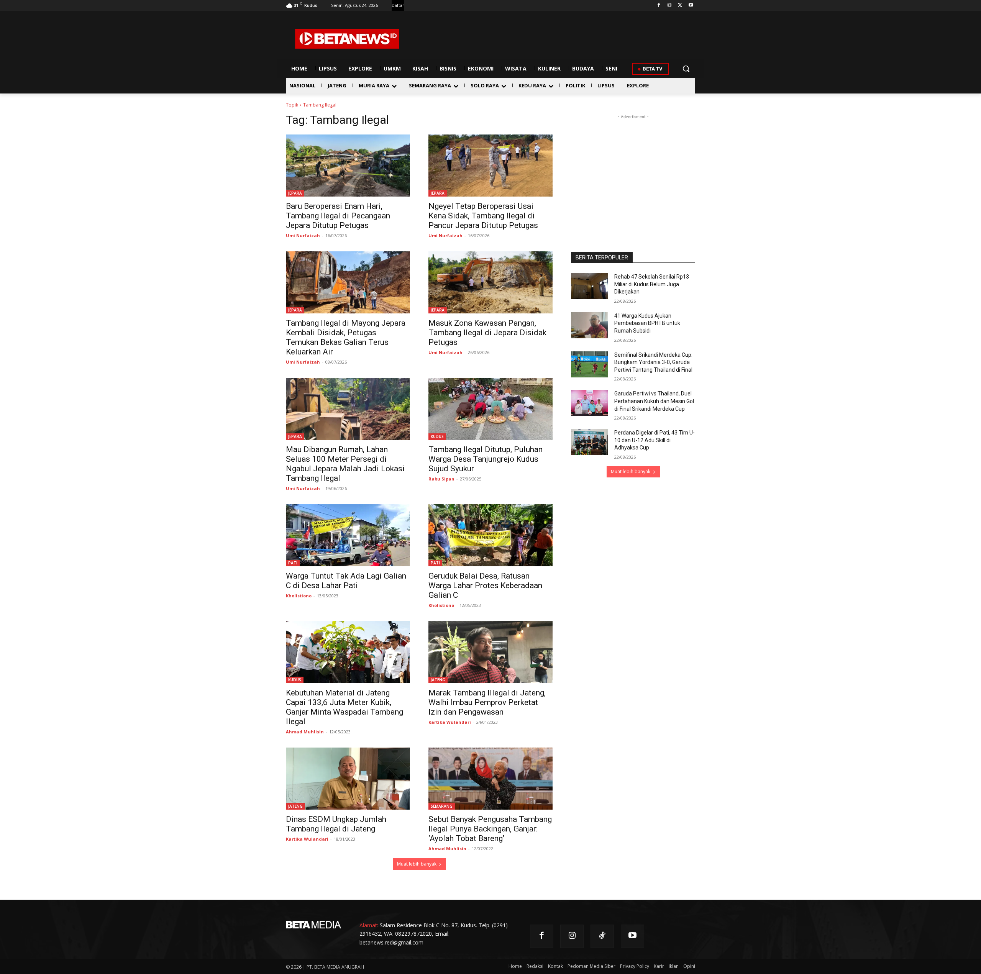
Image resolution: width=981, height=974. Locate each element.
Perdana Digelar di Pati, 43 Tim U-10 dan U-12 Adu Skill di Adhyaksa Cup (654, 440)
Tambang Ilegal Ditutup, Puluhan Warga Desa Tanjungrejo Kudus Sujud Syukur (485, 459)
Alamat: (368, 925)
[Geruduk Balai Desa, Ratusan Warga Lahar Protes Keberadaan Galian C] (490, 535)
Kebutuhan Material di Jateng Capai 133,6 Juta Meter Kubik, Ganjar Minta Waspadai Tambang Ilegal (344, 707)
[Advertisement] (633, 168)
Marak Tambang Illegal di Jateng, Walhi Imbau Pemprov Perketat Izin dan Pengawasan (487, 702)
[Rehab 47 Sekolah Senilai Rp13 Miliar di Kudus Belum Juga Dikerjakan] (589, 286)
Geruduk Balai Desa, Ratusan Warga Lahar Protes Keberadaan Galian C (485, 585)
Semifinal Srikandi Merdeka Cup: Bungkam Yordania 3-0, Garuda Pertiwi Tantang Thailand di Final (653, 362)
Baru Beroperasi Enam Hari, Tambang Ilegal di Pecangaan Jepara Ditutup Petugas (338, 216)
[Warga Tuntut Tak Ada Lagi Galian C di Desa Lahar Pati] (348, 535)
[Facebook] (659, 5)
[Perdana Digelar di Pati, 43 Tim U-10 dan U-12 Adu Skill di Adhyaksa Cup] (589, 442)
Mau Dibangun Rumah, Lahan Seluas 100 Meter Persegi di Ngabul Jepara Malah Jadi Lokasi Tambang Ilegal (345, 464)
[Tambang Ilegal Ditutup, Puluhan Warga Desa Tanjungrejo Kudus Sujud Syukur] (490, 409)
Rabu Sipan (441, 479)
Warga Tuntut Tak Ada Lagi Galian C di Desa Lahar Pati (346, 580)
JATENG (438, 679)
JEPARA (295, 193)
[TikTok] (602, 936)
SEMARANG (442, 806)
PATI (292, 563)
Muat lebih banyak (416, 864)
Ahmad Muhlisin (305, 732)
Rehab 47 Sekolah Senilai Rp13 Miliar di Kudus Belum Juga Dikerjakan (651, 284)
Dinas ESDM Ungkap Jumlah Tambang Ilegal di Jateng (336, 824)
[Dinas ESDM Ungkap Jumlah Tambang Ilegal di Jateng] (348, 779)
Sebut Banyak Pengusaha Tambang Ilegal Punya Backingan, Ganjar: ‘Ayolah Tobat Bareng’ (490, 829)
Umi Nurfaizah (303, 235)
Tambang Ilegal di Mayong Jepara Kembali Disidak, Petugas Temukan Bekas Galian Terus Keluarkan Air (345, 337)
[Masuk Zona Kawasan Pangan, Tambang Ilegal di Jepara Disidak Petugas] (490, 282)
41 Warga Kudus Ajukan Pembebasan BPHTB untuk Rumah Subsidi (647, 323)
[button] (686, 68)
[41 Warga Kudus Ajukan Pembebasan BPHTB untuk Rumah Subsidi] (589, 325)
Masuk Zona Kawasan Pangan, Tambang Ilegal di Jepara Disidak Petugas (487, 332)
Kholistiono (299, 596)
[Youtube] (690, 5)
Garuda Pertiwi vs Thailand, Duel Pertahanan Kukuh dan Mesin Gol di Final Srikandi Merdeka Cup (654, 401)
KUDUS (437, 436)
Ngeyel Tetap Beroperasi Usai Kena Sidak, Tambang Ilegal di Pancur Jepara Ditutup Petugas (483, 216)
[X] (680, 5)
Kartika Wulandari (449, 722)
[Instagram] (669, 5)
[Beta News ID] (347, 38)
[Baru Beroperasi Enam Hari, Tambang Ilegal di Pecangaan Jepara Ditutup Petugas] (348, 165)
